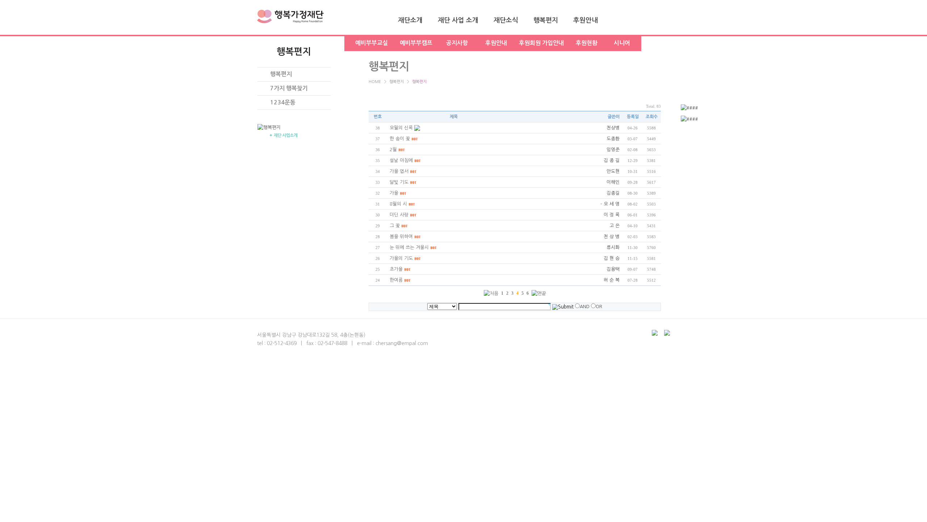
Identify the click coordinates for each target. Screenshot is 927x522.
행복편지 (545, 20)
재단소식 (506, 20)
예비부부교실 (371, 43)
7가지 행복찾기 (289, 88)
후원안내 (585, 20)
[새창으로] (716, 108)
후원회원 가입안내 (541, 43)
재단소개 (410, 20)
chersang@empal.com (402, 343)
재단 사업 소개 (458, 20)
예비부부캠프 (416, 43)
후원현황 (586, 43)
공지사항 (457, 43)
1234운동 (282, 102)
